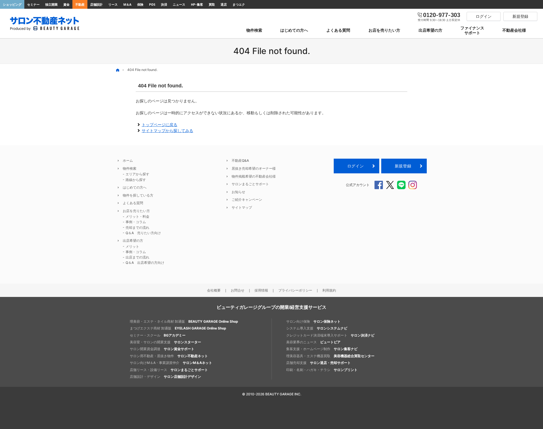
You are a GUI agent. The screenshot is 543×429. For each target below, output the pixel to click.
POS (152, 4)
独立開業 (51, 4)
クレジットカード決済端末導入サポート (330, 335)
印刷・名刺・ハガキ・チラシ (321, 370)
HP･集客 (197, 4)
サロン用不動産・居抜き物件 (169, 356)
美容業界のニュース (313, 342)
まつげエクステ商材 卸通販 (178, 328)
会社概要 (214, 290)
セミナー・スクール (158, 335)
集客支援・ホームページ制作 (321, 349)
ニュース (179, 4)
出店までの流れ (137, 257)
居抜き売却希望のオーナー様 (254, 168)
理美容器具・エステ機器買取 (330, 356)
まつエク (238, 4)
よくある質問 (133, 203)
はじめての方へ (134, 187)
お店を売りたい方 (136, 211)
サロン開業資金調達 (162, 349)
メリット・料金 (137, 216)
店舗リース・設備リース (169, 370)
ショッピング (12, 4)
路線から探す (136, 180)
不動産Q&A (240, 160)
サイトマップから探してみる (167, 130)
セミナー (33, 4)
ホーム (128, 160)
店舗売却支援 (318, 363)
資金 (66, 4)
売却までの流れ (137, 227)
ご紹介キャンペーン (247, 199)
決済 (164, 4)
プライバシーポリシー (295, 290)
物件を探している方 (138, 195)
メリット (132, 246)
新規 (403, 165)
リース (113, 4)
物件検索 (129, 168)
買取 (212, 4)
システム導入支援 (316, 328)
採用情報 (261, 290)
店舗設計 (96, 4)
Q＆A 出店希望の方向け (145, 262)
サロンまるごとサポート (250, 184)
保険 (140, 4)
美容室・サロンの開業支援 (165, 342)
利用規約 (329, 290)
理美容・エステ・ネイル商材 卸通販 (184, 321)
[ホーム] (117, 70)
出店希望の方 (133, 240)
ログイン (355, 165)
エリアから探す (137, 174)
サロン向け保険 (313, 321)
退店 (224, 4)
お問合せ (237, 290)
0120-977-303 (439, 16)
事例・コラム (136, 222)
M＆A (127, 4)
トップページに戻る (159, 124)
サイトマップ (242, 207)
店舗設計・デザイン (165, 376)
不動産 (80, 4)
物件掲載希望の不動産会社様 (254, 176)
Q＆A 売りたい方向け (143, 233)
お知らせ (238, 192)
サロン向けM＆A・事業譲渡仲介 (171, 363)
